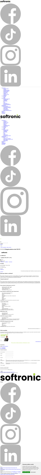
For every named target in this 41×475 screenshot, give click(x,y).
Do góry (1, 244)
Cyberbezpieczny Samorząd (7, 107)
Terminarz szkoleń (16, 469)
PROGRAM (2, 261)
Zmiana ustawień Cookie (11, 474)
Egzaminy (20, 469)
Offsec (4, 97)
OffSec (4, 128)
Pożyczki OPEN (6, 140)
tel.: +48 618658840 (2, 348)
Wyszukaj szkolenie (6, 88)
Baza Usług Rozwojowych (7, 106)
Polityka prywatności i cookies (4, 474)
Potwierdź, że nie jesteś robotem (4, 367)
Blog (16, 467)
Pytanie (1, 357)
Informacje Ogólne (6, 91)
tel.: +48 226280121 (2, 347)
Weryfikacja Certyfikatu (7, 125)
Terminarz (5, 89)
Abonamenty (5, 95)
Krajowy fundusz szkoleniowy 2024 (8, 139)
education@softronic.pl (5, 346)
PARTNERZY (4, 143)
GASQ (4, 102)
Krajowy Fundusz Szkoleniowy (8, 110)
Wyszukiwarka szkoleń (11, 469)
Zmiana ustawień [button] (33, 472)
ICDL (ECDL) (5, 92)
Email (1, 353)
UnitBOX (5, 93)
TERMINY (6, 261)
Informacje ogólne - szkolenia (4, 469)
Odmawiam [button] (27, 472)
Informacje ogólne (2, 467)
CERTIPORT (5, 100)
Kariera (12, 467)
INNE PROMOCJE (38, 341)
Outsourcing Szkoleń (6, 94)
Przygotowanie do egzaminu (7, 104)
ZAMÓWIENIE (6, 126)
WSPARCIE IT (4, 105)
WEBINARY (3, 112)
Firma (1, 355)
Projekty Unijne (6, 108)
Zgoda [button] (24, 472)
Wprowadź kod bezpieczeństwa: (4, 368)
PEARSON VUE (6, 99)
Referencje (9, 467)
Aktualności (6, 467)
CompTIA (5, 96)
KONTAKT (3, 113)
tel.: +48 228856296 (18, 471)
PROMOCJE (3, 111)
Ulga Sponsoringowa (6, 109)
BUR (4, 137)
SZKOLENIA (4, 120)
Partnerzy (14, 467)
